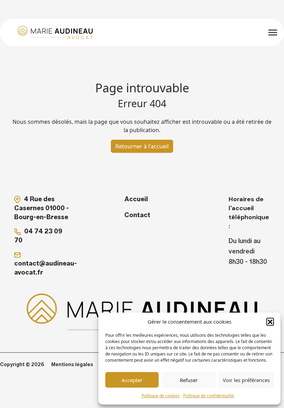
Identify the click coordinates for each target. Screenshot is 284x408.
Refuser (189, 380)
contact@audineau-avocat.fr (45, 268)
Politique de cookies (161, 396)
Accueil (136, 199)
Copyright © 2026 (22, 365)
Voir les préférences (246, 380)
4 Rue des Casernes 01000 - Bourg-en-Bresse (41, 208)
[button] (270, 321)
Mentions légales (72, 365)
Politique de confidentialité (208, 396)
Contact (137, 215)
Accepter (132, 380)
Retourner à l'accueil (142, 146)
